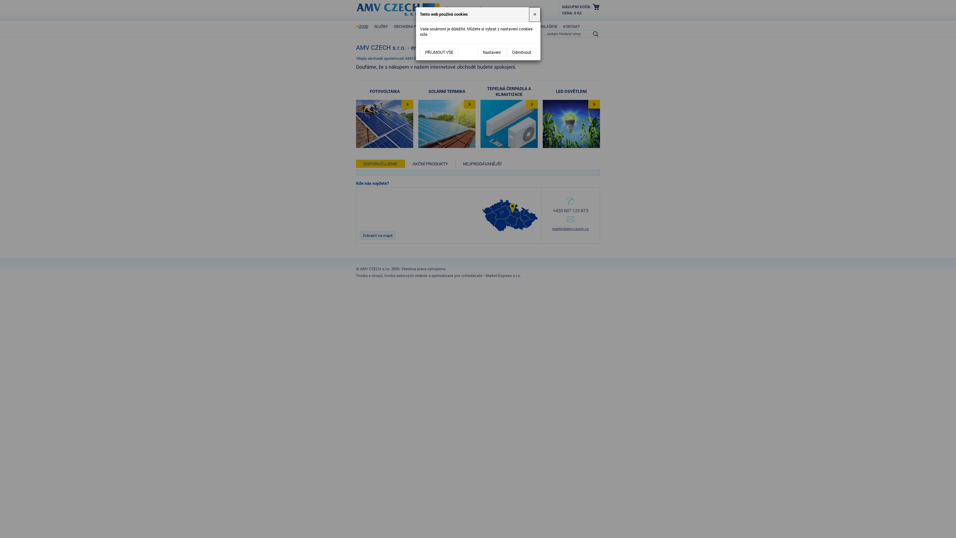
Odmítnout (521, 52)
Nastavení (492, 52)
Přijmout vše (439, 52)
